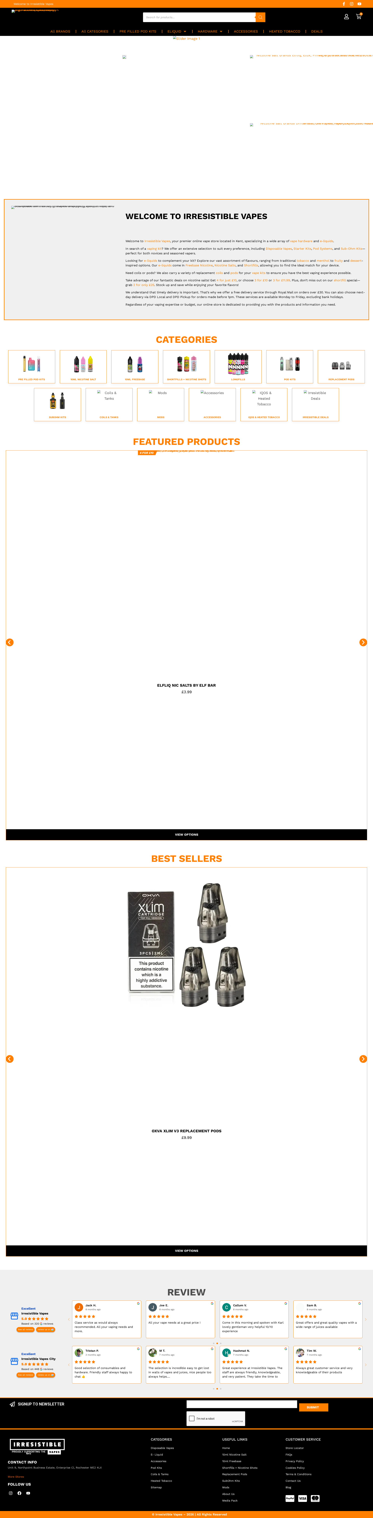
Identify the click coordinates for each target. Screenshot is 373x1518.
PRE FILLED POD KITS (137, 31)
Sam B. (312, 1305)
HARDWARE (207, 31)
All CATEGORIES (94, 31)
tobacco (303, 261)
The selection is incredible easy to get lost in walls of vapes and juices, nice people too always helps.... (179, 1372)
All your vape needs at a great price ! (174, 1322)
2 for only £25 (143, 285)
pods (234, 273)
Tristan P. (92, 1351)
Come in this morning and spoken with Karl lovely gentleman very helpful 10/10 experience (252, 1327)
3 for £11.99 (281, 280)
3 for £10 (261, 280)
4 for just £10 (227, 280)
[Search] (260, 17)
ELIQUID (174, 31)
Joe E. (163, 1305)
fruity (339, 261)
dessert (356, 261)
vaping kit (154, 248)
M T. (162, 1351)
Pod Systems (322, 248)
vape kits (258, 273)
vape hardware (301, 241)
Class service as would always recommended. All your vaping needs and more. (104, 1327)
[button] (10, 642)
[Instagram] (352, 4)
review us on (44, 1329)
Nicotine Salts (225, 265)
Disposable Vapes (279, 248)
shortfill (340, 280)
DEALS (317, 31)
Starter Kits (302, 248)
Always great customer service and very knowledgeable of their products (324, 1370)
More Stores (16, 1476)
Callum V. (240, 1305)
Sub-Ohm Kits (351, 248)
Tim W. (312, 1351)
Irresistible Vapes (34, 1313)
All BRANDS (60, 31)
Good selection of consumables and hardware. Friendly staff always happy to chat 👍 (103, 1372)
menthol (323, 261)
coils (219, 273)
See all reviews (25, 1329)
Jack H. (90, 1305)
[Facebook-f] (344, 4)
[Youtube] (359, 4)
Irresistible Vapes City (38, 1359)
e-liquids (326, 241)
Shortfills (251, 265)
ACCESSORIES (246, 31)
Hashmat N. (241, 1351)
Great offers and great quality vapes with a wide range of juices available (326, 1325)
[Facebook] (19, 1493)
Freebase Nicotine (199, 265)
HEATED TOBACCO (284, 31)
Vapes (157, 241)
